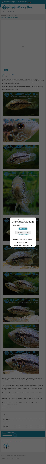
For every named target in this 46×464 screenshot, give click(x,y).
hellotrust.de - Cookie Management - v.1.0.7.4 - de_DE (23, 245)
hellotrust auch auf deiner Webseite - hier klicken (24, 239)
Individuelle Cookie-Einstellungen (23, 234)
